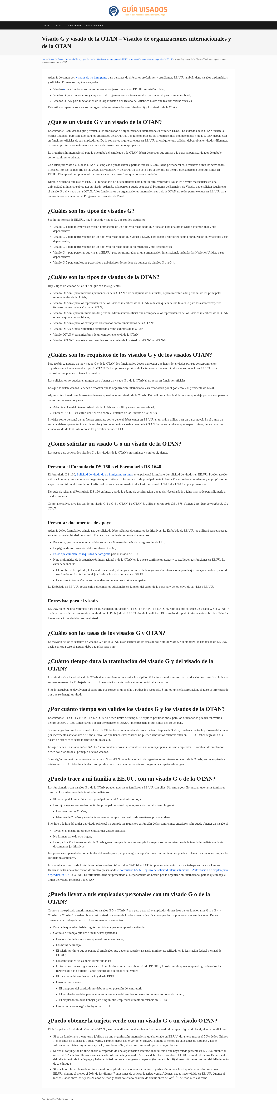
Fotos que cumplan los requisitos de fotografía (81, 554)
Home (44, 59)
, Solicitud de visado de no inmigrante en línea (104, 474)
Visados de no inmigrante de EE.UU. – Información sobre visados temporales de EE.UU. (135, 59)
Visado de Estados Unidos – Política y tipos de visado (72, 59)
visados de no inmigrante (91, 77)
